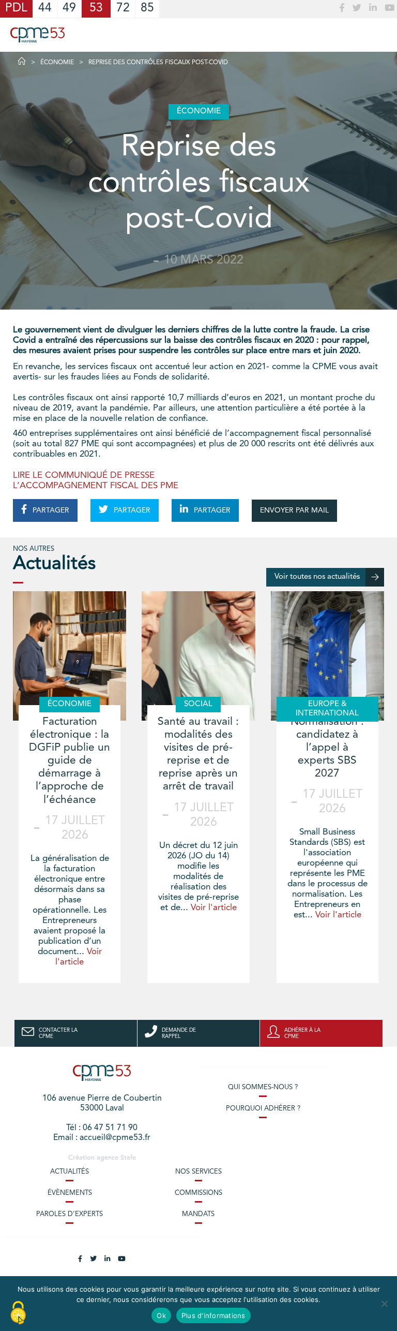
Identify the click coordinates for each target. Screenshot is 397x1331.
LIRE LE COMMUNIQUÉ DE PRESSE (84, 475)
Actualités (69, 1171)
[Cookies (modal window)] (18, 1313)
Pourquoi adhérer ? (263, 1108)
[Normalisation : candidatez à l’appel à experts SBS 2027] (327, 656)
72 (123, 8)
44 (45, 8)
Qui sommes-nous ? (263, 1087)
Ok (161, 1315)
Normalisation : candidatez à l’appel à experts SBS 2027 (327, 748)
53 (96, 8)
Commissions (198, 1193)
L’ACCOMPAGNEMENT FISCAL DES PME (95, 485)
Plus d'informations (213, 1315)
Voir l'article (214, 907)
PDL (16, 8)
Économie (57, 63)
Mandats (198, 1214)
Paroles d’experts (69, 1214)
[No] (384, 1303)
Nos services (198, 1171)
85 (147, 8)
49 (69, 8)
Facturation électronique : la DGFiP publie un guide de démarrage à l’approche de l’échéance (69, 761)
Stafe (128, 1157)
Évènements (70, 1193)
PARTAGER (49, 510)
